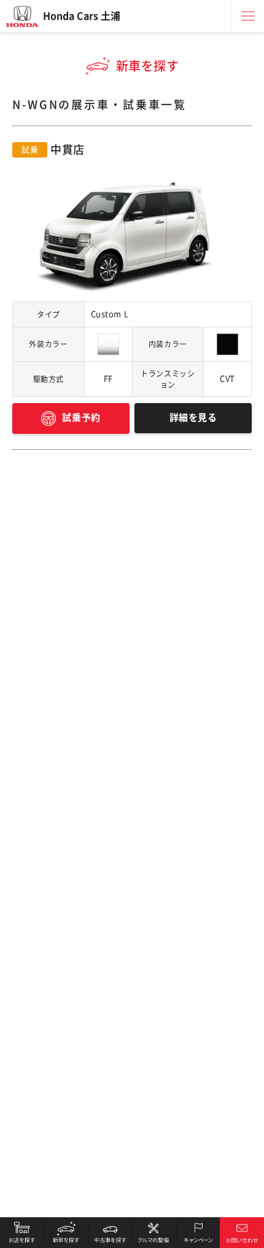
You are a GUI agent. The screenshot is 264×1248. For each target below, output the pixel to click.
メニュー (248, 16)
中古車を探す (110, 1232)
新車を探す (66, 1232)
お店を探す (22, 1232)
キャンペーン (198, 1232)
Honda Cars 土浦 (81, 16)
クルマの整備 (154, 1232)
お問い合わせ (242, 1232)
